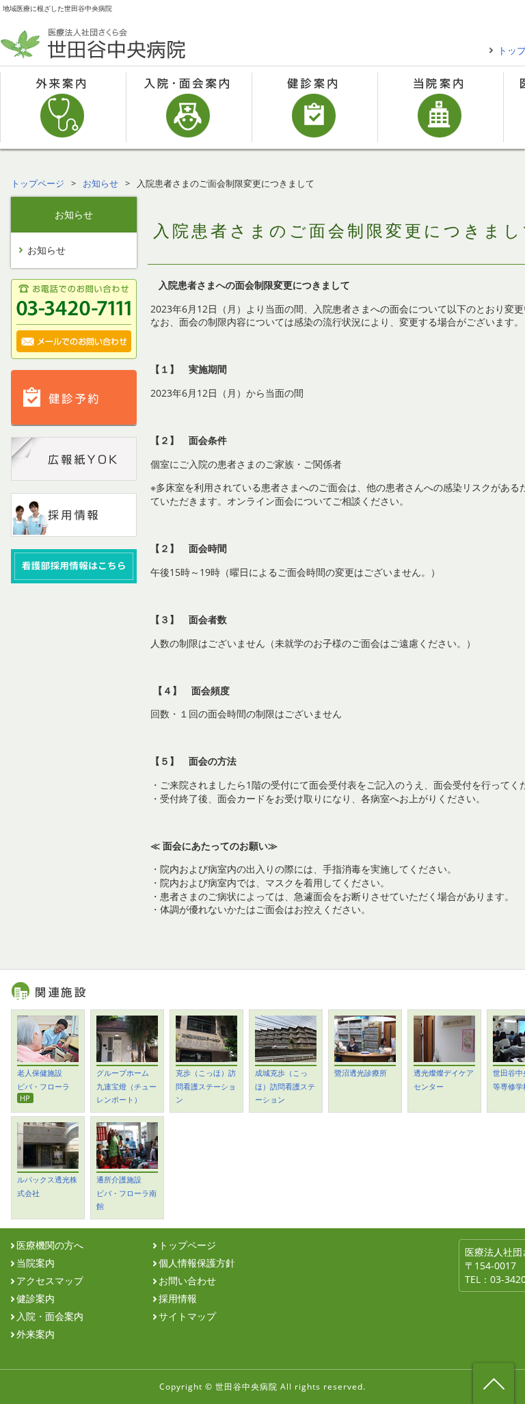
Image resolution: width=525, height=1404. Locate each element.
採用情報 (178, 1299)
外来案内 (63, 107)
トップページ (37, 183)
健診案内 (314, 107)
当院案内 (440, 107)
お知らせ (100, 183)
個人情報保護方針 (197, 1263)
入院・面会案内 (189, 107)
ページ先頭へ (493, 1383)
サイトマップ (187, 1316)
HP (25, 1098)
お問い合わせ (187, 1281)
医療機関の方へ (49, 1245)
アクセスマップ (49, 1281)
